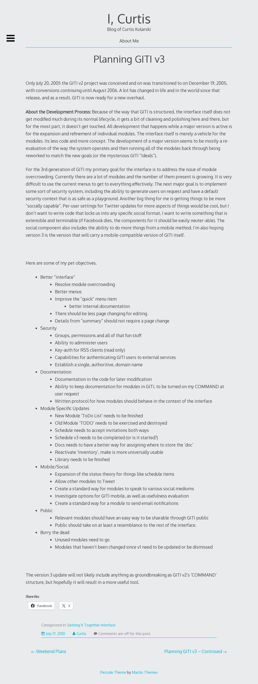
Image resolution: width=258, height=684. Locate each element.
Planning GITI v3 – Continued (193, 651)
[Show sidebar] (11, 38)
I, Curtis (129, 18)
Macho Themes (145, 672)
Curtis (81, 633)
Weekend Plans (51, 651)
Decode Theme (113, 672)
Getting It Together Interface (91, 625)
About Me (129, 41)
